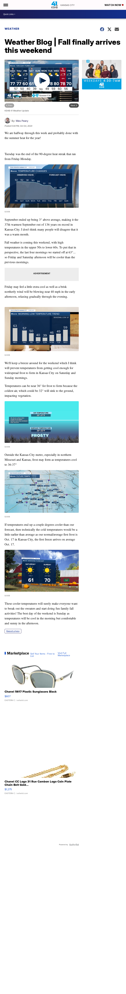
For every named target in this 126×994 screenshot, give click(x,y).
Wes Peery (22, 120)
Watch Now (113, 5)
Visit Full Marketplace (64, 654)
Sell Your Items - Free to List (42, 655)
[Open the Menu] (5, 5)
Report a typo (13, 631)
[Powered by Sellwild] (74, 845)
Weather (12, 28)
